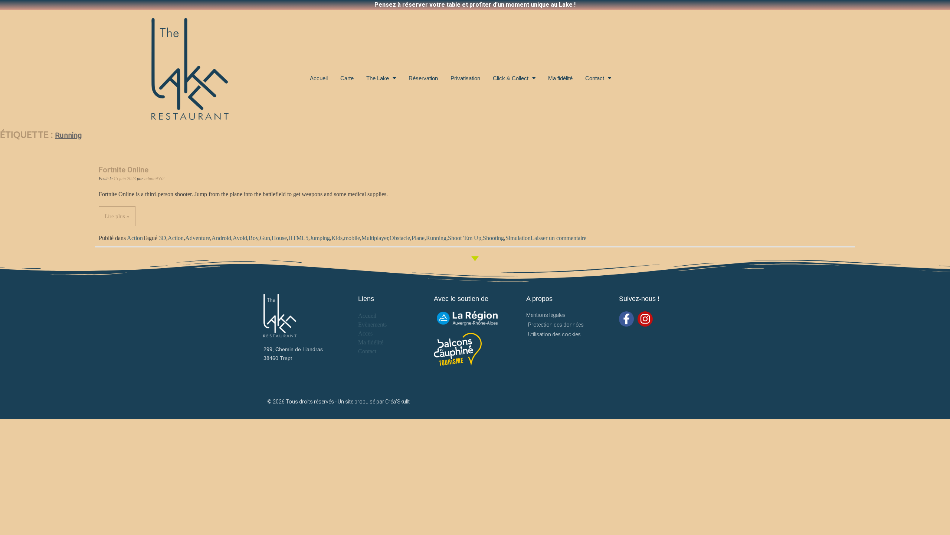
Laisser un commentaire (558, 238)
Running (436, 238)
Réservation (423, 78)
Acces (365, 333)
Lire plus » (117, 216)
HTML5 (298, 238)
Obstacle (400, 238)
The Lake (377, 78)
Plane (418, 238)
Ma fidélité (560, 78)
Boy (253, 238)
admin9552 (154, 178)
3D (162, 238)
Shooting (493, 238)
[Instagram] (645, 319)
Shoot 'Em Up (464, 238)
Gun (265, 238)
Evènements (372, 324)
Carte (347, 78)
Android (221, 238)
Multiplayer (374, 238)
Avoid (240, 238)
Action (135, 238)
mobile (352, 238)
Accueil (319, 78)
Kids (337, 238)
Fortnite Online (123, 169)
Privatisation (465, 78)
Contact (594, 78)
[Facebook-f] (626, 319)
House (279, 238)
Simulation (518, 238)
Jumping (320, 238)
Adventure (197, 238)
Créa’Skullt (397, 402)
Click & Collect (510, 78)
